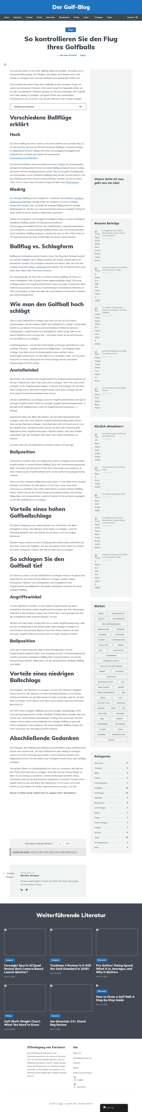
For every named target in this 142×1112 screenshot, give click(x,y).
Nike (123, 692)
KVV (123, 682)
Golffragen (99, 793)
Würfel (121, 645)
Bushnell (121, 629)
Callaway (102, 634)
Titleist (102, 729)
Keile (86, 17)
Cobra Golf (103, 645)
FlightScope (118, 650)
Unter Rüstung (118, 734)
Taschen (98, 768)
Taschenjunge (119, 619)
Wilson (111, 740)
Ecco (101, 650)
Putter (77, 17)
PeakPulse (120, 703)
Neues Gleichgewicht (106, 692)
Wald (39, 17)
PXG (123, 708)
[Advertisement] (48, 816)
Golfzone (119, 671)
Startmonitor (72, 182)
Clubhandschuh (118, 640)
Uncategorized (101, 842)
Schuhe (97, 832)
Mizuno (121, 687)
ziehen (31, 266)
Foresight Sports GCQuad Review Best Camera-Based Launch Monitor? (113, 233)
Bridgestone (103, 629)
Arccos (101, 619)
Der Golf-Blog (71, 6)
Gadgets (99, 17)
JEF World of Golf (105, 682)
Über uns (77, 1053)
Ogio (120, 698)
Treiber (29, 17)
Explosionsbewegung (111, 624)
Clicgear (101, 640)
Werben (76, 1063)
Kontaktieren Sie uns (82, 1058)
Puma (113, 708)
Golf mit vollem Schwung (111, 666)
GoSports (111, 677)
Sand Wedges (101, 822)
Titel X (120, 729)
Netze (97, 812)
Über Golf (98, 763)
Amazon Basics (118, 613)
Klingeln (100, 708)
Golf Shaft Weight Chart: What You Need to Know (22, 1023)
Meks (61, 1104)
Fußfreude (111, 656)
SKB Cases (102, 713)
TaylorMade (120, 724)
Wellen (97, 827)
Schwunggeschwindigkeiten (24, 157)
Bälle (96, 773)
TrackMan (101, 734)
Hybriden (50, 17)
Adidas (101, 613)
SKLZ (102, 719)
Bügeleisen (64, 17)
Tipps (109, 17)
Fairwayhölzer (100, 783)
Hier (71, 444)
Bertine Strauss (68, 55)
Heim (6, 17)
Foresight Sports (111, 661)
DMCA (76, 1068)
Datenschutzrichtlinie (82, 1073)
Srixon (119, 719)
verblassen (41, 266)
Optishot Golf (103, 703)
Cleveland (119, 634)
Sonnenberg (102, 724)
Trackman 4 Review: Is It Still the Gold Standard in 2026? (70, 967)
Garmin (102, 671)
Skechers (120, 713)
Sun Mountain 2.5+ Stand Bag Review (68, 1023)
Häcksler (17, 17)
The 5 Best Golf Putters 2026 (113, 494)
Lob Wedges (100, 808)
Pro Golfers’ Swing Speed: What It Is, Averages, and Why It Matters (114, 310)
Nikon (102, 698)
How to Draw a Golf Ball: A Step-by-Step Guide (115, 998)
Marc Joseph (103, 687)
